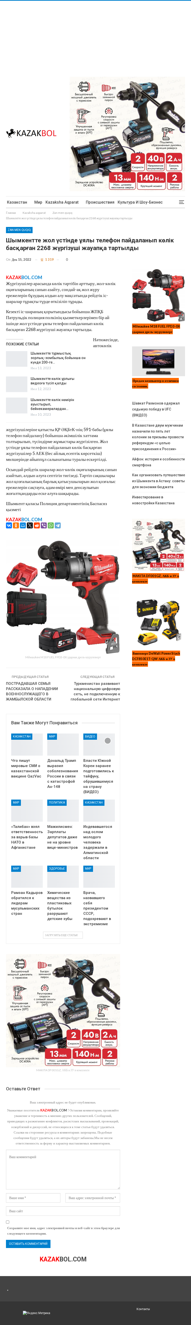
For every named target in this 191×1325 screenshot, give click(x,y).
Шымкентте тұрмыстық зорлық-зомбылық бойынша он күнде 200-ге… (58, 357)
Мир (38, 202)
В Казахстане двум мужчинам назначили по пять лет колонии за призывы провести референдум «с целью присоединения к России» (158, 437)
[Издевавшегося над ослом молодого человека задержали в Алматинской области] (99, 811)
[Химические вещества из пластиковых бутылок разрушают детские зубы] (63, 877)
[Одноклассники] (16, 525)
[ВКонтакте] (9, 525)
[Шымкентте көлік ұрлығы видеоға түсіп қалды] (16, 384)
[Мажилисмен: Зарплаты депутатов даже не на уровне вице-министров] (63, 811)
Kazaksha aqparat (62, 202)
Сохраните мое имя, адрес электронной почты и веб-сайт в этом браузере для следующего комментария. (63, 1230)
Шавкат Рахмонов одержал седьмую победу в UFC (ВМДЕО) (156, 409)
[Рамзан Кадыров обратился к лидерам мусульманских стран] (27, 877)
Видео (90, 736)
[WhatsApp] (51, 525)
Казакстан (17, 202)
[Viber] (44, 525)
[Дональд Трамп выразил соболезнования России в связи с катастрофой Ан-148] (63, 745)
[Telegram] (58, 525)
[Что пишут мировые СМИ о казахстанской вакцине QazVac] (27, 745)
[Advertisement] (95, 35)
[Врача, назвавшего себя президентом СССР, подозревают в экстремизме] (99, 877)
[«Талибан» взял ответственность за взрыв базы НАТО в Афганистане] (27, 811)
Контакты (143, 1309)
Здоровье (57, 868)
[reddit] (37, 525)
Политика (57, 802)
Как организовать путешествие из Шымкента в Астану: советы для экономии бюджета (158, 481)
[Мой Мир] (23, 525)
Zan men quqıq (19, 230)
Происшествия (100, 202)
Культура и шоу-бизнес (140, 202)
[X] (30, 525)
